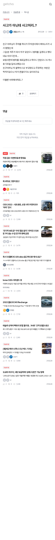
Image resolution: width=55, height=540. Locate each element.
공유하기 (33, 93)
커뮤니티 (6, 12)
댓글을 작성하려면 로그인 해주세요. (18, 121)
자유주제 (16, 12)
